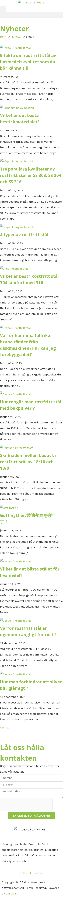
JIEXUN (11, 893)
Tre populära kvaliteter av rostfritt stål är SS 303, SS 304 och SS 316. (30, 175)
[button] (3, 9)
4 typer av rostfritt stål (24, 234)
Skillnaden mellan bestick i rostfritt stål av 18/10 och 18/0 (28, 461)
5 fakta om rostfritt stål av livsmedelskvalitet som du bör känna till (28, 61)
